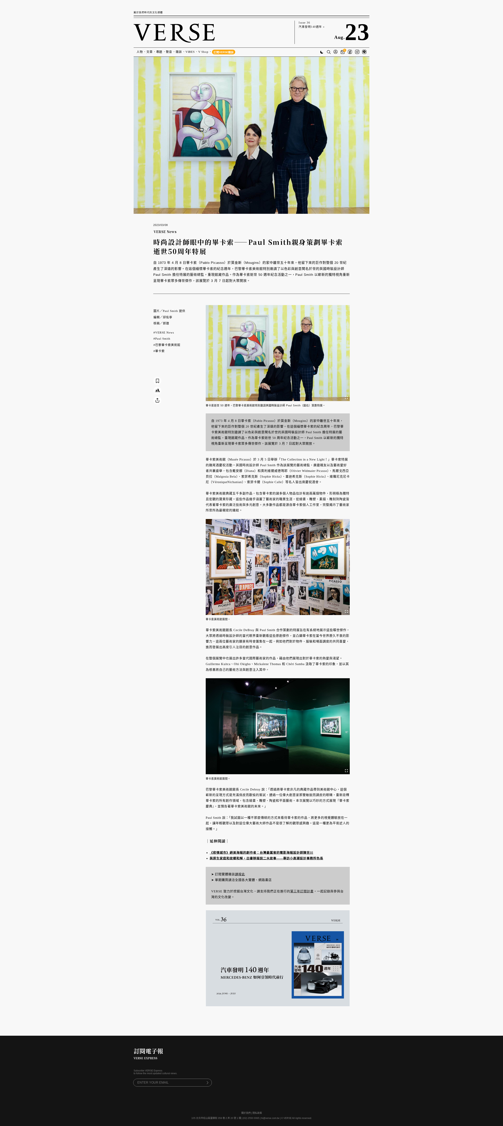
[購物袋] (343, 52)
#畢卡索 (159, 351)
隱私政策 (257, 1113)
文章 (149, 51)
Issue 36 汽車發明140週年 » (312, 24)
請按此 (240, 874)
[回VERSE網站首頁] (174, 32)
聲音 (169, 51)
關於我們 (246, 1113)
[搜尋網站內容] (329, 52)
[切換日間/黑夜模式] (321, 52)
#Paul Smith (161, 338)
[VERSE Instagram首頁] (357, 52)
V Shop (203, 51)
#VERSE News (163, 332)
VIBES (190, 51)
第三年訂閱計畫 (302, 891)
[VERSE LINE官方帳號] (364, 52)
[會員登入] (335, 52)
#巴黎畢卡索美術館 (166, 344)
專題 (159, 51)
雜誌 (179, 51)
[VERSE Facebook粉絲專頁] (350, 52)
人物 (140, 51)
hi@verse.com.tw (270, 1118)
